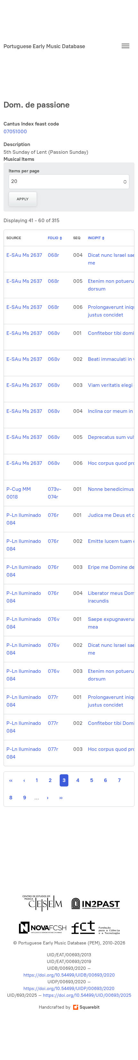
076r (53, 515)
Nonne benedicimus (111, 489)
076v (53, 619)
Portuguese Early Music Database (44, 46)
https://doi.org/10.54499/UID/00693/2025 (87, 995)
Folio (53, 238)
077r (53, 697)
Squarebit (89, 1007)
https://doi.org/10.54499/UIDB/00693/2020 (69, 975)
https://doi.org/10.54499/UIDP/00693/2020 (69, 988)
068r (53, 255)
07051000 (15, 131)
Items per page (24, 171)
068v (54, 333)
